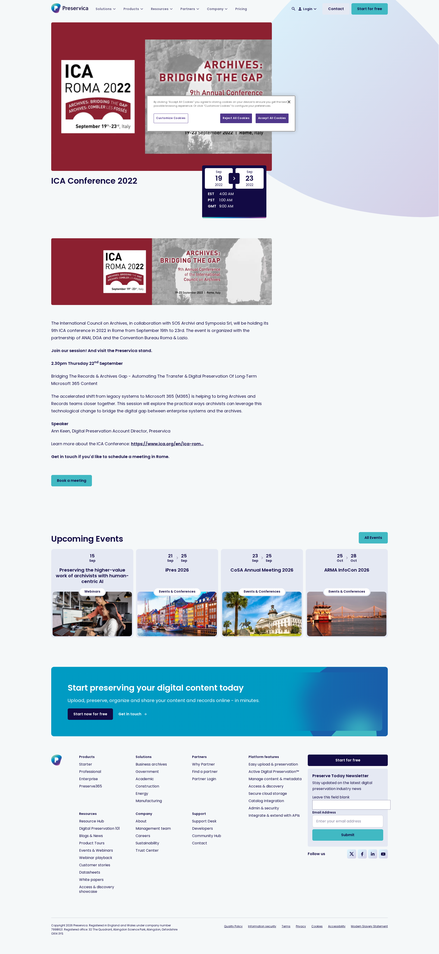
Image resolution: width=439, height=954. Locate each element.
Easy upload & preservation (273, 764)
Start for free (369, 8)
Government (147, 771)
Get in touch (129, 714)
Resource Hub (91, 821)
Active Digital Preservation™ (274, 771)
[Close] (289, 102)
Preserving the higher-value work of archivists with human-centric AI (92, 576)
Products (131, 9)
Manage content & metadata (275, 779)
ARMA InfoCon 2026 (346, 570)
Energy (142, 793)
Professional (90, 771)
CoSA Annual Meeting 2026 (261, 570)
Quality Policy (233, 926)
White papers (91, 879)
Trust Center (147, 850)
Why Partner (203, 764)
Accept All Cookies (272, 118)
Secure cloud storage (268, 793)
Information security (262, 926)
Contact (336, 8)
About (141, 821)
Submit (347, 834)
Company (215, 9)
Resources (160, 9)
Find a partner (205, 771)
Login (307, 9)
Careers (143, 835)
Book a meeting (71, 480)
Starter (85, 764)
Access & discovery (266, 786)
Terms (286, 926)
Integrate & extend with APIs (274, 815)
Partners (187, 9)
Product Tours (91, 843)
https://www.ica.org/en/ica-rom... (167, 444)
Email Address (324, 812)
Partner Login (204, 779)
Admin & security (264, 808)
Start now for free (90, 714)
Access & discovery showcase (96, 889)
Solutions (104, 9)
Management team (153, 828)
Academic (145, 779)
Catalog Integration (266, 800)
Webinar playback (95, 857)
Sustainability (147, 843)
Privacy (301, 926)
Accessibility (336, 926)
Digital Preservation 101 (99, 828)
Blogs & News (91, 835)
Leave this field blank (331, 797)
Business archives (151, 764)
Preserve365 (90, 786)
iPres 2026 (177, 570)
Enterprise (88, 779)
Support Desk (204, 821)
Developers (202, 828)
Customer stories (94, 865)
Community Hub (206, 835)
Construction (147, 786)
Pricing (241, 9)
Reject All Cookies (236, 118)
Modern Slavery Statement (369, 926)
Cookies (317, 926)
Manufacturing (149, 800)
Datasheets (89, 872)
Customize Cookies (171, 118)
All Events (373, 537)
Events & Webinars (96, 850)
